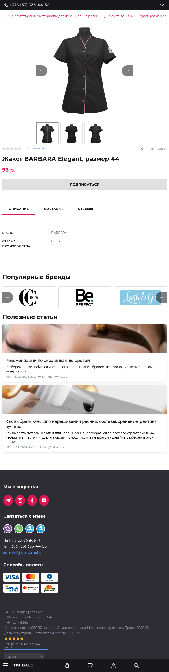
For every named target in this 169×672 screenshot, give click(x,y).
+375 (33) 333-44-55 (30, 5)
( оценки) (22, 645)
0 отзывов (35, 148)
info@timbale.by (25, 552)
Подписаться (84, 184)
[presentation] (7, 297)
